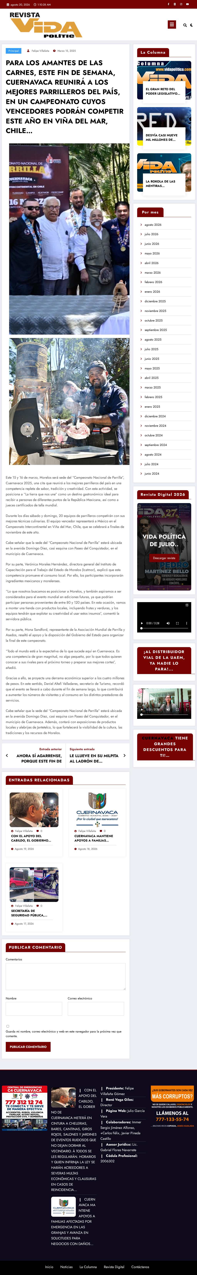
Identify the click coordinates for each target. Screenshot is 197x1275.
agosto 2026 (153, 224)
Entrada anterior (50, 749)
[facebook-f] (168, 4)
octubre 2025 (154, 320)
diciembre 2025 (155, 301)
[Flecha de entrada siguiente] (124, 756)
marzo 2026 (153, 272)
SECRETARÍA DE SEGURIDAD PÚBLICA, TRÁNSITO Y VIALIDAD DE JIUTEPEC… (28, 913)
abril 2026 (152, 263)
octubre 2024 (154, 435)
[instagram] (181, 4)
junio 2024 (152, 473)
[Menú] (172, 24)
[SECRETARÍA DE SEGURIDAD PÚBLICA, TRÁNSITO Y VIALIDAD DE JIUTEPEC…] (34, 884)
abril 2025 (152, 378)
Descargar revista (164, 558)
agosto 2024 (153, 454)
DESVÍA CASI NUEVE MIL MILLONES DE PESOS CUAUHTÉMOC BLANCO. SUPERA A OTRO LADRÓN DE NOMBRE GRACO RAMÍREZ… (162, 137)
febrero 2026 (153, 282)
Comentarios (14, 959)
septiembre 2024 (156, 445)
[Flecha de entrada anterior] (7, 756)
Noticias (66, 1266)
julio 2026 (151, 234)
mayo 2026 (152, 253)
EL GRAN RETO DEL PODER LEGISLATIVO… (163, 91)
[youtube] (187, 4)
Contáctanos (140, 1266)
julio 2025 (151, 349)
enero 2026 (152, 291)
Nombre (11, 998)
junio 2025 (152, 359)
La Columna (88, 1266)
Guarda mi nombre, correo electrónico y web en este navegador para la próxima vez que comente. (63, 1033)
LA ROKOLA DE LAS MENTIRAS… (160, 183)
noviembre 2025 (155, 311)
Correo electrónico (80, 998)
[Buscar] (185, 25)
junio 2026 (152, 244)
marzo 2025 (153, 387)
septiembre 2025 (156, 330)
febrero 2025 (153, 397)
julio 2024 (151, 464)
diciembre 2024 (155, 416)
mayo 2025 (152, 368)
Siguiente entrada (82, 749)
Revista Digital (114, 1266)
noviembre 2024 (155, 425)
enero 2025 (152, 406)
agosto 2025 (153, 339)
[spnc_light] (191, 24)
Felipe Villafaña (40, 51)
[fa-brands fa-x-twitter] (175, 4)
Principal (13, 51)
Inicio (49, 1266)
